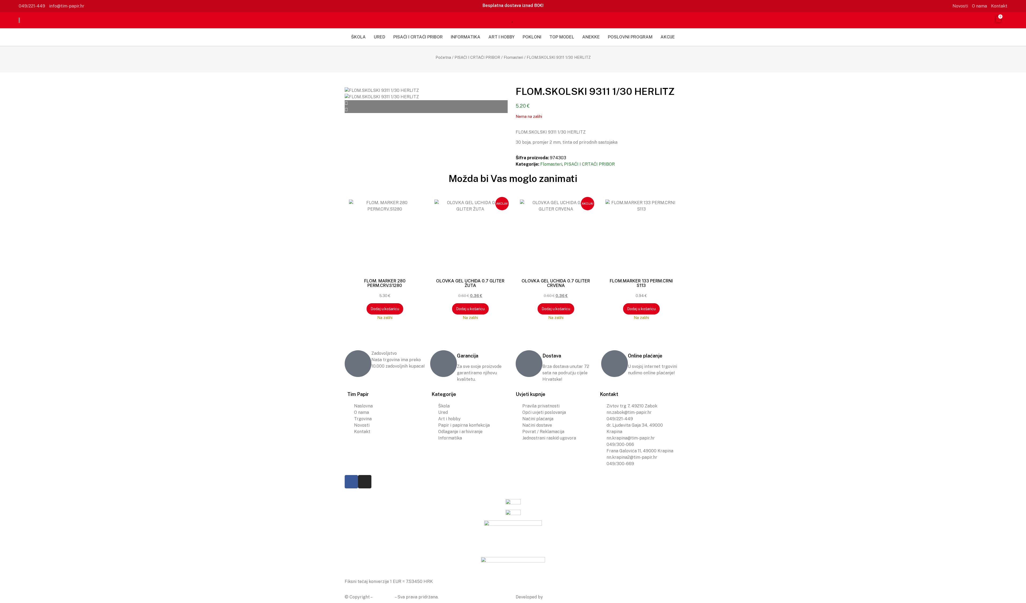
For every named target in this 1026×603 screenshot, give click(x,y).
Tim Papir (384, 597)
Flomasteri (513, 57)
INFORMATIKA (465, 37)
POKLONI (532, 37)
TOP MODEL (561, 37)
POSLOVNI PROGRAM (630, 37)
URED (379, 37)
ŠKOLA (358, 37)
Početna (443, 57)
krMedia (552, 597)
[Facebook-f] (351, 481)
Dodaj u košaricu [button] (385, 309)
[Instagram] (364, 481)
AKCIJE (667, 37)
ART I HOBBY (501, 37)
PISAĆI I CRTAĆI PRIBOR (418, 37)
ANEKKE (591, 37)
